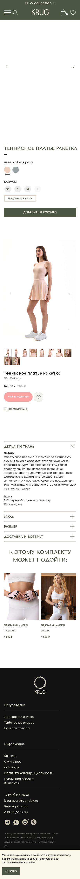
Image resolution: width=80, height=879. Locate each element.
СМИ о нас (12, 762)
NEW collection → (40, 3)
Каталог (10, 756)
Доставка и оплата (19, 717)
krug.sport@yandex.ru (21, 801)
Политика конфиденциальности (28, 773)
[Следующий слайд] (70, 294)
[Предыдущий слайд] (10, 294)
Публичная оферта (19, 779)
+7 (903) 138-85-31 (16, 795)
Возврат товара (17, 728)
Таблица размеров (19, 723)
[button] (20, 198)
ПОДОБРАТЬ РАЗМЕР (15, 409)
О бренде (11, 767)
